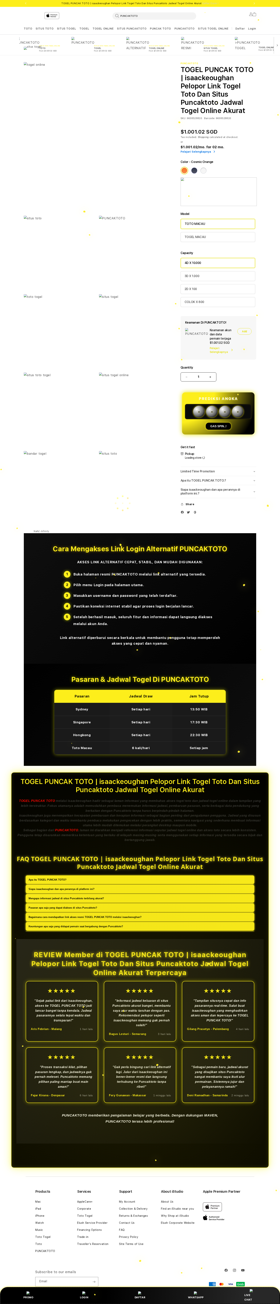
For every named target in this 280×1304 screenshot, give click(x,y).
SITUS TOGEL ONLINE (213, 28)
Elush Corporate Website (178, 1222)
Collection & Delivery (133, 1208)
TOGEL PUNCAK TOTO (37, 800)
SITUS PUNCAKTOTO (132, 28)
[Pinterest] (195, 513)
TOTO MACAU (195, 224)
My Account (127, 1201)
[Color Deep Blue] (194, 171)
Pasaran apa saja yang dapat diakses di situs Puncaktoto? (63, 907)
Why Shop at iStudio (175, 1215)
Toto (38, 1243)
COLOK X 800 (194, 302)
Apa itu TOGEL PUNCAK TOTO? (47, 879)
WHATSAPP (196, 1297)
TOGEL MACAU (195, 237)
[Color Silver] (203, 171)
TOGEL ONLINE (103, 28)
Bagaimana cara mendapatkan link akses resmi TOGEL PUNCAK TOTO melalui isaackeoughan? (85, 917)
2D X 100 (191, 289)
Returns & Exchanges (133, 1215)
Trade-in (83, 1236)
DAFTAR (140, 1297)
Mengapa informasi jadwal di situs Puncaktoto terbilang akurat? (66, 898)
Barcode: (209, 118)
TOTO (28, 28)
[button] (28, 28)
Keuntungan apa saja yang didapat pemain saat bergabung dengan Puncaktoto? (76, 926)
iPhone (40, 1215)
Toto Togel (43, 1236)
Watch (39, 1222)
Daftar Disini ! (210, 3)
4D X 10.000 (193, 263)
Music (39, 1229)
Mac (38, 1201)
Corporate (84, 1208)
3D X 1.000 (192, 276)
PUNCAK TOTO (160, 28)
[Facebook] (183, 513)
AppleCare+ (85, 1201)
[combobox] (154, 15)
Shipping (203, 137)
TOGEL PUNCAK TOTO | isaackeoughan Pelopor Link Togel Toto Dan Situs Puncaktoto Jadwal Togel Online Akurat (140, 3)
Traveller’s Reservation (93, 1243)
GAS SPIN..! (218, 426)
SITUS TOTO (45, 28)
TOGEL (84, 28)
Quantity (187, 367)
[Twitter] (189, 513)
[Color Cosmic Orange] (184, 170)
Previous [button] (26, 3)
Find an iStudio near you (177, 1208)
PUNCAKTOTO (184, 28)
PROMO (28, 1297)
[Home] (90, 31)
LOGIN (84, 1297)
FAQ (122, 1229)
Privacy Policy (128, 1236)
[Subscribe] (94, 1281)
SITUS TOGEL (66, 28)
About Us (167, 1201)
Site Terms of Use (131, 1243)
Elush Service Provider (92, 1222)
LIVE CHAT (248, 1297)
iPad (38, 1208)
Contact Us (127, 1222)
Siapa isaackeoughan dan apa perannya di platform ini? (61, 889)
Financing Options (89, 1229)
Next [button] (254, 3)
